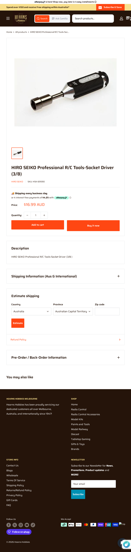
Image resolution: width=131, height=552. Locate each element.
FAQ (8, 505)
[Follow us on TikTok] (33, 525)
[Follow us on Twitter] (14, 525)
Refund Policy (18, 340)
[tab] (42, 18)
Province (58, 304)
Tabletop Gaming (80, 439)
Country (15, 304)
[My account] (121, 18)
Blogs (9, 470)
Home (9, 32)
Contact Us (12, 465)
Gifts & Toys (78, 444)
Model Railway (79, 429)
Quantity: (16, 215)
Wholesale (12, 475)
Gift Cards (11, 500)
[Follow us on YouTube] (27, 525)
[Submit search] (110, 18)
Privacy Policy (14, 495)
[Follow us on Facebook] (8, 525)
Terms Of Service (15, 480)
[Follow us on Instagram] (21, 525)
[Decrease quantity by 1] (27, 215)
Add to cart (37, 225)
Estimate (18, 323)
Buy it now (93, 226)
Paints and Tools (80, 424)
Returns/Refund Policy (18, 490)
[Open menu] (8, 18)
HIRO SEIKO (17, 181)
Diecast (75, 434)
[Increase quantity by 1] (44, 215)
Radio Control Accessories (85, 414)
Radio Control (78, 409)
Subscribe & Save (113, 7)
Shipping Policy (15, 485)
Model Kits (77, 419)
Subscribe (78, 494)
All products (21, 32)
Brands (75, 449)
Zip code (99, 304)
